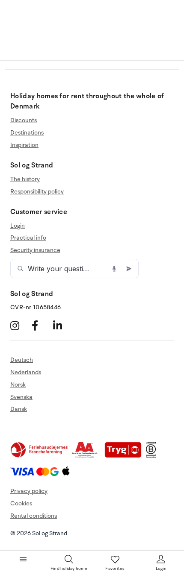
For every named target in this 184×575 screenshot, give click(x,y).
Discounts (23, 120)
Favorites (115, 569)
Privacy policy (28, 491)
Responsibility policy (37, 192)
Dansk (18, 409)
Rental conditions (33, 516)
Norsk (18, 385)
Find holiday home (68, 569)
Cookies (21, 503)
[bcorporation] (153, 456)
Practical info (28, 238)
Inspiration (24, 145)
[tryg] (125, 456)
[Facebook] (41, 325)
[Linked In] (62, 325)
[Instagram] (20, 325)
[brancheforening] (39, 456)
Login (17, 226)
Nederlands (25, 372)
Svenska (21, 397)
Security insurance (35, 250)
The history (25, 179)
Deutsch (21, 360)
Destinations (27, 133)
